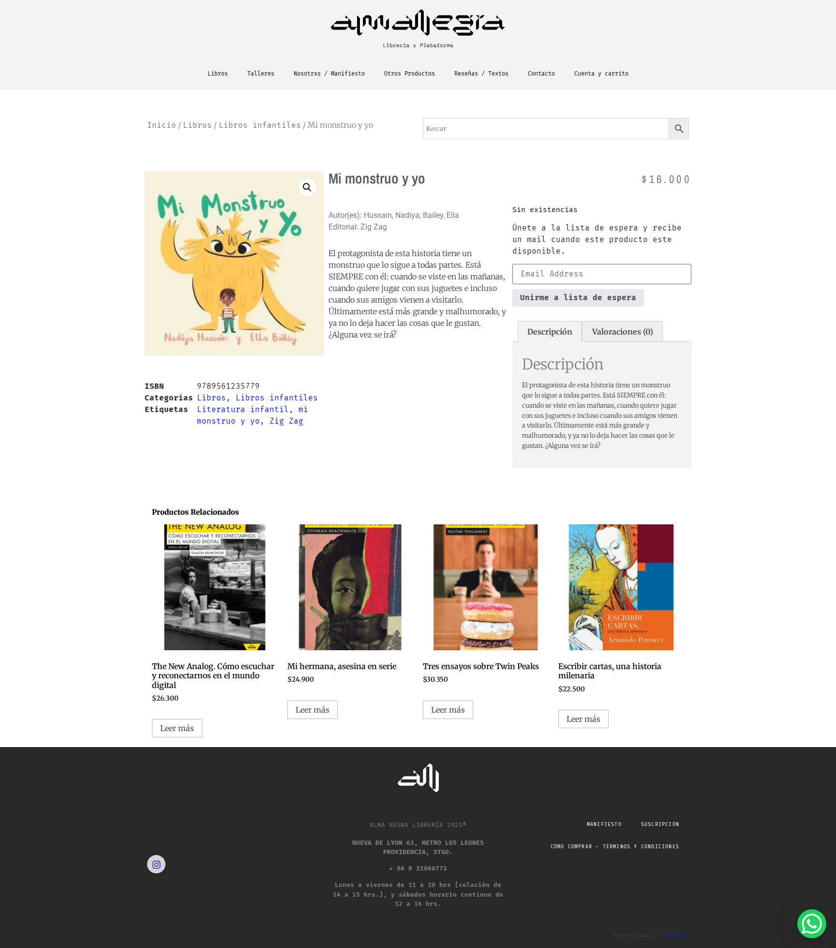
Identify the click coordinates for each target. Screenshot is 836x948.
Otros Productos (409, 73)
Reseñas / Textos (481, 73)
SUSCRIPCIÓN (660, 824)
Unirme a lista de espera (578, 297)
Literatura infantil (243, 409)
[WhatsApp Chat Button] (811, 923)
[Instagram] (156, 864)
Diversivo (676, 936)
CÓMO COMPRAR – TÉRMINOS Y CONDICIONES (615, 847)
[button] (307, 187)
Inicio (161, 125)
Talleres (260, 73)
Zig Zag (286, 421)
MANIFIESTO (604, 824)
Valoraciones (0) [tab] (622, 331)
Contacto (541, 73)
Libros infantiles (260, 125)
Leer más (177, 728)
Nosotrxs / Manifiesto (329, 73)
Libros (218, 73)
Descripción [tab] (549, 331)
